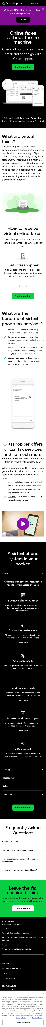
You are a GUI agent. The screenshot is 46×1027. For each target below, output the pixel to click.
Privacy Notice (21, 1018)
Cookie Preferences (23, 1022)
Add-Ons (7, 794)
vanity (18, 489)
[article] (23, 262)
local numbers (31, 489)
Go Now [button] (23, 20)
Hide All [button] (14, 841)
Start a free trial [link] (23, 807)
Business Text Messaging (11, 925)
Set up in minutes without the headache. (17, 949)
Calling (6, 769)
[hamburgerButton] (42, 3)
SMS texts (12, 497)
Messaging (8, 778)
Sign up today (11, 270)
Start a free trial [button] (23, 67)
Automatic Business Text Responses (15, 933)
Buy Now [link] (34, 3)
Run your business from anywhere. (14, 945)
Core (5, 573)
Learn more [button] (23, 643)
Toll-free (11, 489)
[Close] (43, 9)
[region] (23, 1008)
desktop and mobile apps (18, 364)
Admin (6, 786)
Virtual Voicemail (8, 929)
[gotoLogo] (12, 3)
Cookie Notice (37, 1018)
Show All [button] (5, 841)
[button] (23, 523)
